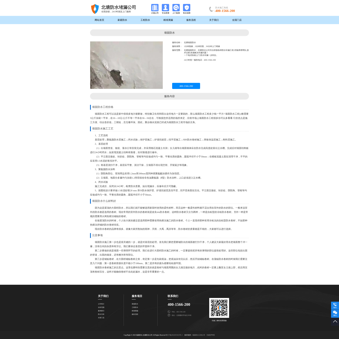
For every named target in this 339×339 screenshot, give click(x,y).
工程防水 (145, 20)
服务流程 (191, 20)
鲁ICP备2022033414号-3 (174, 335)
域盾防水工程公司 (198, 335)
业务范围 (101, 307)
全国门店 (237, 20)
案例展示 (101, 311)
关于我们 (214, 20)
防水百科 (101, 314)
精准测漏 (168, 20)
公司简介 (101, 304)
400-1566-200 (186, 86)
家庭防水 (122, 20)
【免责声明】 (210, 335)
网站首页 (99, 20)
